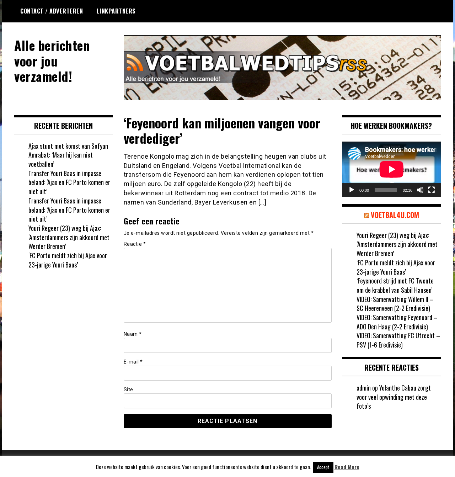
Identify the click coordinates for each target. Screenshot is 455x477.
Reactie (135, 244)
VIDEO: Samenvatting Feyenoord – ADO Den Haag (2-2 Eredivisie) (397, 322)
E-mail (133, 362)
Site (128, 389)
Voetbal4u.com (395, 215)
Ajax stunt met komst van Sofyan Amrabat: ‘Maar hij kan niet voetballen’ (68, 155)
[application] (391, 169)
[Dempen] (420, 190)
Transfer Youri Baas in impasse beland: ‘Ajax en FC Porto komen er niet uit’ (69, 182)
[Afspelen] (351, 190)
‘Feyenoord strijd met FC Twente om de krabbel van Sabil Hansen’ (395, 285)
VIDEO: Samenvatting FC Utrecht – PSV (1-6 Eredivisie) (398, 340)
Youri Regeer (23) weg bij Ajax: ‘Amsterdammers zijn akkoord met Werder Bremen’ (68, 237)
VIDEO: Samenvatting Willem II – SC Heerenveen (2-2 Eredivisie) (395, 304)
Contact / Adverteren (51, 11)
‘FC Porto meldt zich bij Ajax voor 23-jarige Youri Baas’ (67, 260)
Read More (346, 467)
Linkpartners (116, 11)
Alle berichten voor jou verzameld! (52, 60)
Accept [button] (323, 467)
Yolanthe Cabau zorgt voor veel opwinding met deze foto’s (394, 396)
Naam (133, 334)
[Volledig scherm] (431, 190)
